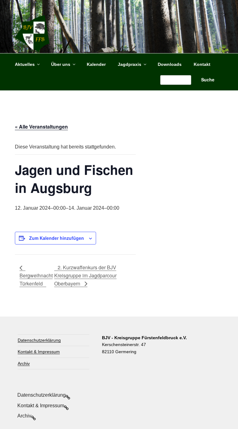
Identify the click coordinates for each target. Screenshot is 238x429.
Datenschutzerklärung (39, 340)
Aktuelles (25, 64)
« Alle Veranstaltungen (41, 126)
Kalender (96, 64)
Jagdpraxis (129, 64)
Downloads (170, 64)
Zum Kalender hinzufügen (56, 238)
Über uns (60, 64)
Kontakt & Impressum (39, 351)
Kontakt (202, 64)
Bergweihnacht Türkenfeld (36, 279)
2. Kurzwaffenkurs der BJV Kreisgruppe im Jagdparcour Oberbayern (85, 275)
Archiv (24, 363)
